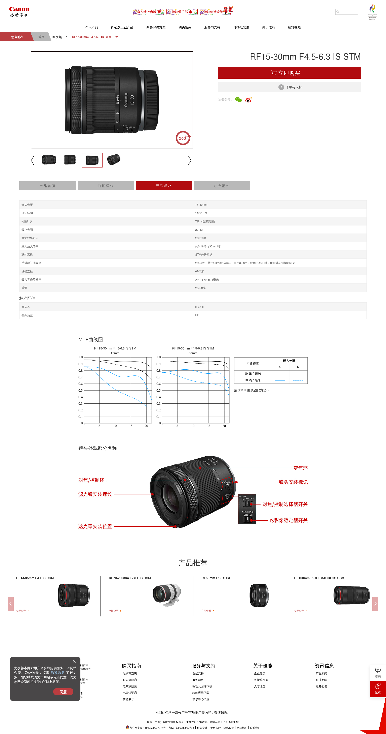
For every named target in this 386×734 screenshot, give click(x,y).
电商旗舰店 (130, 605)
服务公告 (321, 605)
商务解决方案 (156, 27)
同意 (63, 691)
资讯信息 (324, 584)
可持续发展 (241, 27)
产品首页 (47, 105)
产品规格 (164, 104)
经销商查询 (130, 592)
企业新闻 (321, 599)
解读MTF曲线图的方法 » (251, 309)
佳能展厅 (128, 618)
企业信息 (259, 592)
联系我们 (255, 647)
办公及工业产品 (122, 27)
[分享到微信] (238, 99)
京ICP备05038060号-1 (181, 647)
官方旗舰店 (130, 599)
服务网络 (198, 599)
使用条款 (215, 647)
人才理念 (259, 605)
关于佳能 (268, 27)
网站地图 (242, 647)
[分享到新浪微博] (248, 99)
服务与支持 (212, 27)
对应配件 (222, 105)
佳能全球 (202, 647)
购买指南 (185, 27)
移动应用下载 (200, 612)
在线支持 (198, 592)
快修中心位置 (200, 618)
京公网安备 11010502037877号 (147, 647)
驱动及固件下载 (202, 605)
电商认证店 (130, 612)
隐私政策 (58, 672)
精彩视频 (294, 27)
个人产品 (91, 27)
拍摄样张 (106, 105)
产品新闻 (321, 592)
